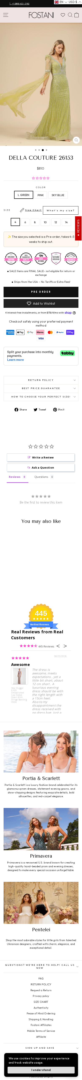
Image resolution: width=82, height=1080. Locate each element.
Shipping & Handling (41, 1019)
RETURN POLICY (41, 984)
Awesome (20, 664)
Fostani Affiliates (41, 1025)
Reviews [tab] (14, 477)
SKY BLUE (58, 195)
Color (41, 187)
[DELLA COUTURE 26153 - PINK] (17, 589)
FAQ (41, 978)
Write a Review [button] (43, 457)
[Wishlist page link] (63, 15)
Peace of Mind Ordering (41, 1013)
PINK (41, 195)
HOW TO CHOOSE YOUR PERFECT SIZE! (41, 396)
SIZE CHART (41, 1001)
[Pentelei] (41, 903)
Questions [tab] (41, 477)
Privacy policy (41, 996)
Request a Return (41, 990)
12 (56, 222)
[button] (61, 2)
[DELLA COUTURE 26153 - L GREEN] (13, 589)
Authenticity (41, 1007)
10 (45, 222)
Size (39, 210)
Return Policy (41, 380)
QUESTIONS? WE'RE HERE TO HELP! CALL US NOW (40, 966)
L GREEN (23, 195)
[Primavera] (41, 829)
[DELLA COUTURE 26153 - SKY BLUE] (22, 589)
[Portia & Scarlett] (41, 752)
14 (66, 222)
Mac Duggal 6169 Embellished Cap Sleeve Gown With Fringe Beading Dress (19, 695)
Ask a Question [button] (43, 467)
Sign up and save (39, 1048)
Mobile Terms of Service (41, 1030)
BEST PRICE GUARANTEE (41, 388)
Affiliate (41, 1036)
